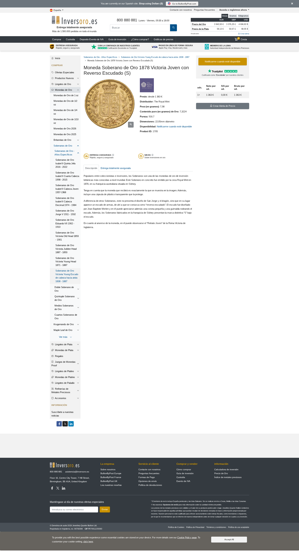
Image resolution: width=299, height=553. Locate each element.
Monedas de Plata (63, 350)
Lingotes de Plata (63, 344)
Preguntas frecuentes (204, 10)
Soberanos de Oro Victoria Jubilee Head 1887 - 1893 (66, 249)
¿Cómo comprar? (140, 39)
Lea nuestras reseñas (111, 485)
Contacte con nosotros (149, 469)
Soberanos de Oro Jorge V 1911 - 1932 (65, 212)
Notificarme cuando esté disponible (174, 126)
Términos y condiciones (216, 527)
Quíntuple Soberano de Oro (65, 298)
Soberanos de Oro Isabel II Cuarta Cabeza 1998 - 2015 (67, 176)
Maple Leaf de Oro (63, 330)
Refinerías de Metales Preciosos (60, 390)
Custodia (70, 39)
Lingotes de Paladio (64, 383)
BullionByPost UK (108, 481)
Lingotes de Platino (64, 371)
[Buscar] (173, 27)
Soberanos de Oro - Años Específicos (100, 57)
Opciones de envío (147, 481)
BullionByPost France (110, 477)
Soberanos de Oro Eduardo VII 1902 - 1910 (64, 223)
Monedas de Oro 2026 (65, 128)
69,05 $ (244, 29)
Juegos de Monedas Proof (63, 364)
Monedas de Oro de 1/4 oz (65, 112)
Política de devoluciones (150, 485)
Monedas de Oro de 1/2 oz (65, 103)
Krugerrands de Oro (64, 324)
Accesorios (60, 398)
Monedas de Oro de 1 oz (66, 95)
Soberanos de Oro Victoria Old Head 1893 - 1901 (67, 236)
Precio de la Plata (200, 29)
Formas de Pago (146, 477)
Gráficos (163, 39)
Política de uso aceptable (238, 527)
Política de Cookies (176, 527)
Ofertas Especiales (64, 72)
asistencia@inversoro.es (77, 471)
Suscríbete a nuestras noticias (62, 414)
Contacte (181, 10)
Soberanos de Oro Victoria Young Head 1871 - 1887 (65, 261)
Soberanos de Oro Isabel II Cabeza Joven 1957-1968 (66, 189)
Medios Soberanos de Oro (64, 307)
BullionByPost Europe (110, 473)
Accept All (229, 539)
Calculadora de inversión (226, 469)
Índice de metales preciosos (228, 477)
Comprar (56, 39)
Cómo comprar (183, 469)
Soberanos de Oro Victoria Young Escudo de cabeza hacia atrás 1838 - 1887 (155, 57)
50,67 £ (232, 29)
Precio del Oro (199, 24)
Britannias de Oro (62, 140)
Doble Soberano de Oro (64, 289)
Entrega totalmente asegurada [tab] (116, 168)
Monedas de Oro (63, 90)
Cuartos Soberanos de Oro (66, 316)
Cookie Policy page (187, 537)
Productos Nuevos (64, 78)
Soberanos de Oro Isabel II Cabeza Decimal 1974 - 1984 (65, 201)
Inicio (57, 58)
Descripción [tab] (91, 168)
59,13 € (220, 29)
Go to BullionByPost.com (184, 3)
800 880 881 (56, 471)
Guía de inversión (117, 39)
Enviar (105, 509)
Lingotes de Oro (62, 84)
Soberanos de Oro (63, 145)
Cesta (242, 39)
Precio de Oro (221, 473)
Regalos (58, 356)
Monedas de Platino (64, 377)
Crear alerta (244, 34)
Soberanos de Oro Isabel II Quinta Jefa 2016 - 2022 (65, 163)
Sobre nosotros (107, 469)
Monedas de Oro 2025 (65, 134)
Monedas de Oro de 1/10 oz (66, 121)
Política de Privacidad (195, 527)
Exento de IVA (92, 39)
